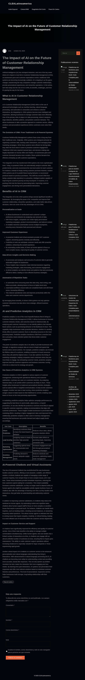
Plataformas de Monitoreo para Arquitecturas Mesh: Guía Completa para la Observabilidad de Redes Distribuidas (74, 77)
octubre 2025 (73, 399)
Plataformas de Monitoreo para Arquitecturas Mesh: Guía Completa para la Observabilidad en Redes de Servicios (74, 367)
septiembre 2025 (74, 402)
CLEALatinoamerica (20, 3)
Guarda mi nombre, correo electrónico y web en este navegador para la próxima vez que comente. (29, 651)
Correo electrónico (12, 630)
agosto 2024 (73, 412)
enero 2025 (72, 409)
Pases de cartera (8, 582)
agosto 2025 (73, 404)
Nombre (9, 620)
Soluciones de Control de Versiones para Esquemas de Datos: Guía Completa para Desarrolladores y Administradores (74, 306)
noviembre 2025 (74, 397)
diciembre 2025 (74, 394)
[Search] (78, 53)
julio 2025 (72, 407)
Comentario (10, 605)
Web (7, 640)
